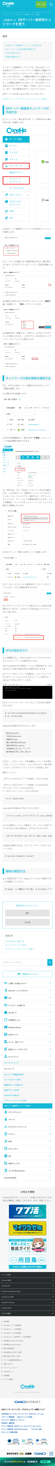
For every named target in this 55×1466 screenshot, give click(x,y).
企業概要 (6, 1375)
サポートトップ (7, 12)
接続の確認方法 (13, 56)
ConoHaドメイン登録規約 (12, 1325)
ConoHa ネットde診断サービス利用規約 (17, 1337)
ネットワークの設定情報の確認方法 (21, 49)
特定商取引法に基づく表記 (12, 1352)
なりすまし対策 (36, 1429)
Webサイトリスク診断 (24, 1417)
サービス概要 (8, 1379)
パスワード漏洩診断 (8, 1417)
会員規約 (6, 1321)
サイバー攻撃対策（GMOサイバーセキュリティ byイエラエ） (21, 1426)
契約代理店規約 (8, 1348)
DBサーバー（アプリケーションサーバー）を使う (25, 98)
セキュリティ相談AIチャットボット (13, 1420)
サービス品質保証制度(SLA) (12, 1360)
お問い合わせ (8, 1364)
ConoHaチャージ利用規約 (12, 1329)
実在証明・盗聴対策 (8, 1423)
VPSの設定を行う (14, 53)
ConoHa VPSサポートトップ (23, 12)
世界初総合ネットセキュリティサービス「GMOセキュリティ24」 (23, 1414)
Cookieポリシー (8, 1371)
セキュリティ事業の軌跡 (9, 1432)
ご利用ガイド (38, 12)
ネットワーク (11, 14)
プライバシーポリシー (11, 1368)
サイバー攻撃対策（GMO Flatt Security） (15, 1429)
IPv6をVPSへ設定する (15, 941)
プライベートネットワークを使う (20, 948)
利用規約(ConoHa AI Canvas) (13, 1341)
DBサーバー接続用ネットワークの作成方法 (24, 45)
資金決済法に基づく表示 (11, 1356)
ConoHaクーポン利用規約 (12, 1333)
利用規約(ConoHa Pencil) (12, 1344)
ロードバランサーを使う (17, 945)
